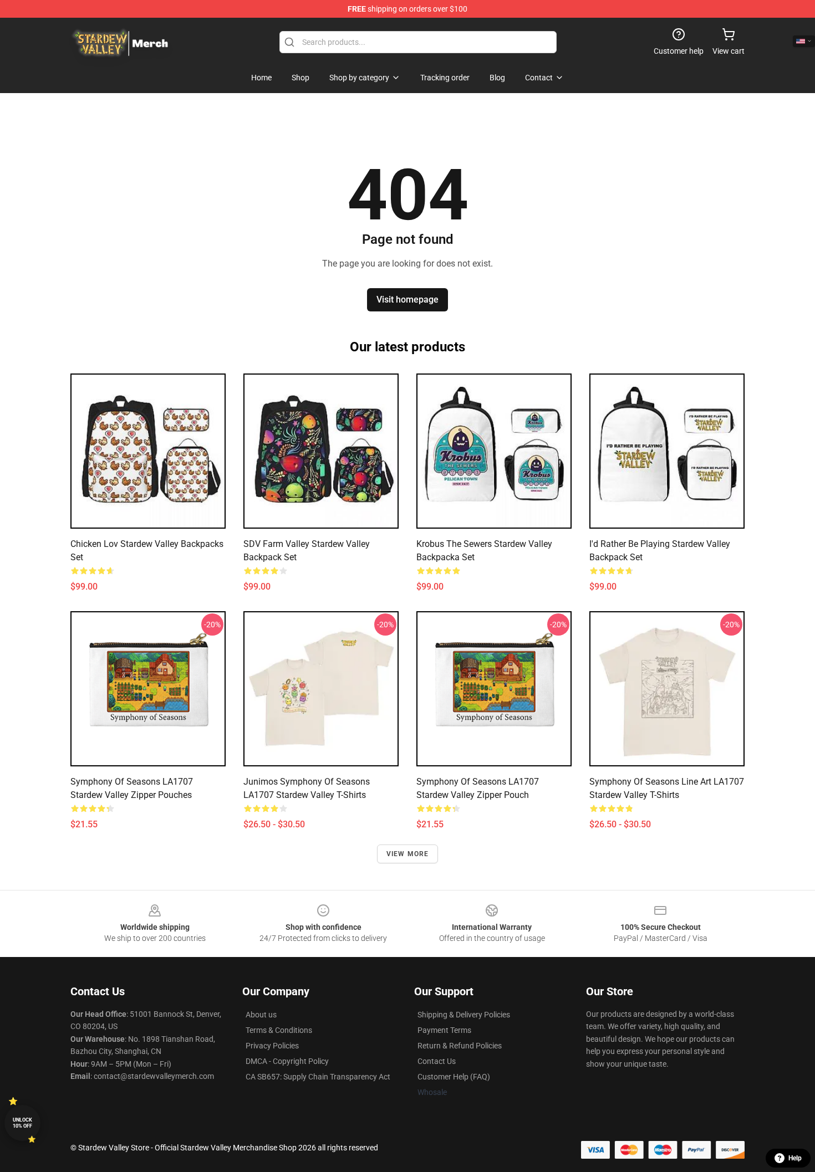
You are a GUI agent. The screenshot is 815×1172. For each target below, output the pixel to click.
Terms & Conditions (279, 1030)
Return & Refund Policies (459, 1045)
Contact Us (436, 1061)
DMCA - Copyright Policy (287, 1061)
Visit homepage (407, 299)
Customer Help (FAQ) (453, 1076)
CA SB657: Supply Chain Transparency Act (318, 1076)
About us (261, 1014)
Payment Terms (444, 1030)
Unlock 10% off (22, 1123)
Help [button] (795, 1158)
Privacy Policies (272, 1045)
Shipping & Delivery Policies (463, 1014)
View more (407, 854)
